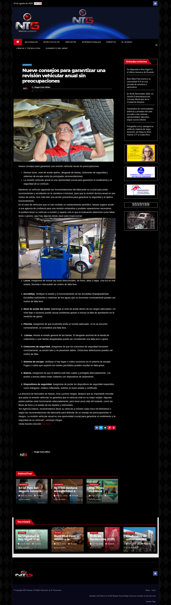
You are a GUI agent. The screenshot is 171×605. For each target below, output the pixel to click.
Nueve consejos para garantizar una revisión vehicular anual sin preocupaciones (63, 75)
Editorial (22, 532)
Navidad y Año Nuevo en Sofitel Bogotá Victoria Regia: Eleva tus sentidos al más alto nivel (122, 596)
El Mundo (127, 42)
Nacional (46, 424)
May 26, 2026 (26, 496)
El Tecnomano (56, 590)
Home (148, 590)
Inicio (154, 590)
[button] (156, 45)
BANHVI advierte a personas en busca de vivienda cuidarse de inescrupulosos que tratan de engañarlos (88, 437)
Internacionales (91, 42)
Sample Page (151, 601)
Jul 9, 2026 (25, 544)
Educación (130, 532)
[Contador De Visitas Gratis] (141, 204)
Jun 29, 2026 (133, 544)
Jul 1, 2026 (61, 544)
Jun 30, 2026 (97, 544)
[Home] (18, 42)
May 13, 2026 (96, 496)
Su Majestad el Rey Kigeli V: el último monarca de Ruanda (29, 540)
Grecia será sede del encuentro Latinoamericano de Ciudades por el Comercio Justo (39, 437)
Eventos (111, 42)
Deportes (70, 42)
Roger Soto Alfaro (42, 87)
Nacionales (31, 42)
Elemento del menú (57, 48)
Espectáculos (51, 42)
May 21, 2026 (61, 496)
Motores (58, 532)
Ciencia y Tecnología (28, 48)
